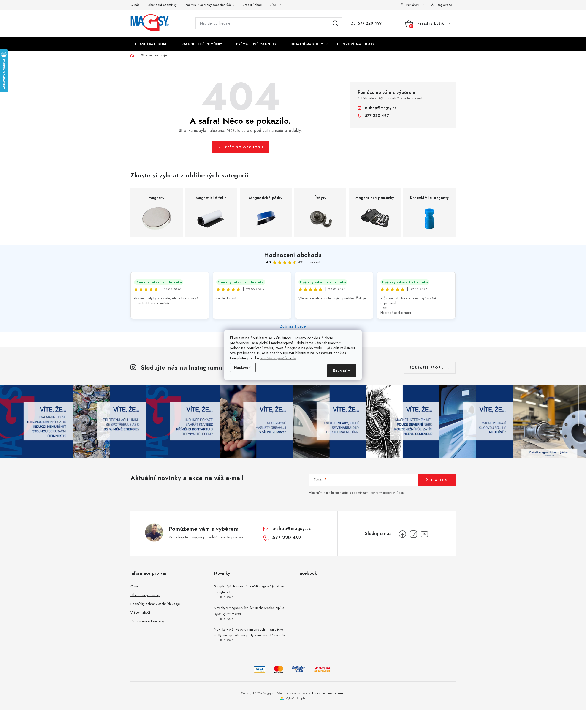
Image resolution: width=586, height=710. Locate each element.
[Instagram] (413, 534)
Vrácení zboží (252, 5)
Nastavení (243, 367)
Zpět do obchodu (244, 147)
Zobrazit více (293, 326)
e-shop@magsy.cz (380, 107)
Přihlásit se (436, 480)
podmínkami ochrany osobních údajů (378, 492)
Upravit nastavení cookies (328, 693)
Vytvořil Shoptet (296, 698)
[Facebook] (402, 534)
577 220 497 (369, 23)
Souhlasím (341, 370)
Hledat (335, 23)
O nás (134, 5)
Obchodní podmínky (162, 5)
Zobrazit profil (426, 367)
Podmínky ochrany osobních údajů (209, 5)
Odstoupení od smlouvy (147, 621)
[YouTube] (424, 534)
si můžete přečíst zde (278, 358)
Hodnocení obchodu (293, 255)
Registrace (444, 5)
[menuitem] (154, 44)
